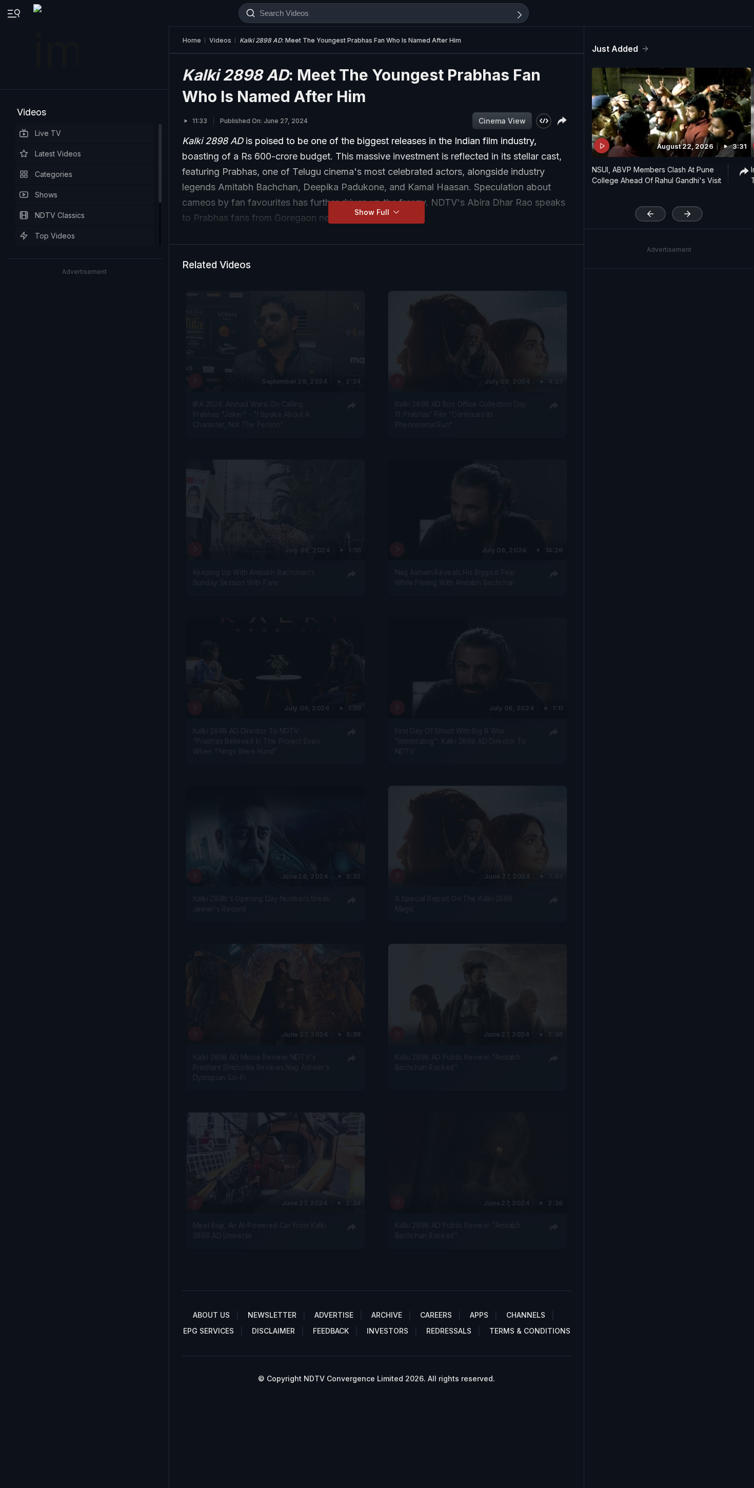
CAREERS (436, 1315)
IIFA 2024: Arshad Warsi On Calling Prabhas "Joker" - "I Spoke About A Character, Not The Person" (251, 414)
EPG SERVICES (208, 1330)
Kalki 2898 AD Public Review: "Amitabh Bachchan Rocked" (458, 1062)
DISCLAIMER (273, 1330)
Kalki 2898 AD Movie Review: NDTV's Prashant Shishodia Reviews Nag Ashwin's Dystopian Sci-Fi (261, 1067)
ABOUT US (211, 1315)
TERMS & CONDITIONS (529, 1330)
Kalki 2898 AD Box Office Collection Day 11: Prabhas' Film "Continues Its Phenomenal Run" (460, 414)
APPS (479, 1315)
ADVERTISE (333, 1315)
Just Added (615, 49)
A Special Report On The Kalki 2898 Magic (453, 904)
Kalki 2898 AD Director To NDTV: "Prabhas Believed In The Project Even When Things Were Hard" (256, 740)
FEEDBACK (331, 1330)
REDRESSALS (448, 1330)
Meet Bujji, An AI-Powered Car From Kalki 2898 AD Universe (259, 1230)
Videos (31, 112)
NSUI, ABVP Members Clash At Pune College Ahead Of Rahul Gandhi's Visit (656, 175)
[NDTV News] (57, 44)
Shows (46, 194)
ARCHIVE (386, 1315)
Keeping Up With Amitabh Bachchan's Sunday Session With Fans (254, 577)
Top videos (55, 235)
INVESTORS (387, 1330)
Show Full (372, 212)
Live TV (48, 133)
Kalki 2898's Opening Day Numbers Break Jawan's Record (261, 904)
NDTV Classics (60, 215)
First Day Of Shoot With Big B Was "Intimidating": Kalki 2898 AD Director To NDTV (460, 740)
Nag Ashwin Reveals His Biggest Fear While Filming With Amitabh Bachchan (455, 577)
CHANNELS (525, 1315)
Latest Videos (58, 153)
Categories (53, 174)
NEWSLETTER (272, 1315)
